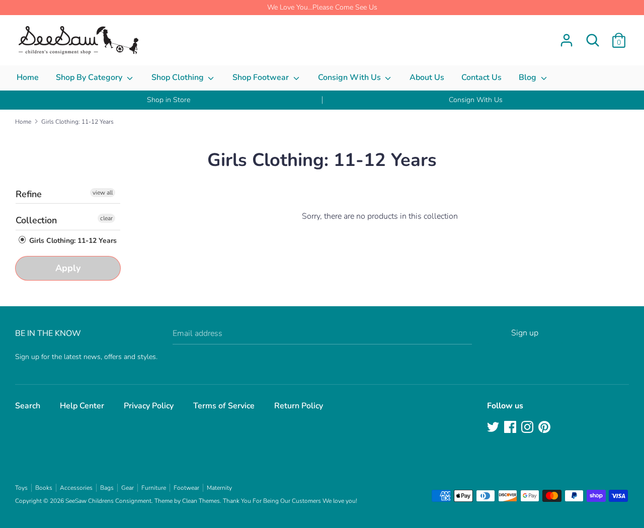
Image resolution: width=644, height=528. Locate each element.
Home (28, 77)
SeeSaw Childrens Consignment (108, 501)
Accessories (76, 488)
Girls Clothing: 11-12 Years (72, 240)
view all (103, 193)
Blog (528, 77)
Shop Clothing (178, 77)
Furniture (153, 488)
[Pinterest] (545, 427)
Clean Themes (201, 501)
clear (106, 218)
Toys (21, 488)
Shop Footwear (261, 77)
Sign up (524, 332)
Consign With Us (350, 77)
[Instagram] (528, 427)
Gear (127, 488)
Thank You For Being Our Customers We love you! (290, 501)
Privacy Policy (149, 405)
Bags (107, 488)
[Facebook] (511, 427)
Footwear (186, 488)
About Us (427, 77)
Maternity (219, 488)
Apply (67, 268)
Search (27, 405)
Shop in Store (168, 100)
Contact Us (481, 77)
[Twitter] (494, 427)
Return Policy (298, 405)
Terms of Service (224, 405)
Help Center (82, 405)
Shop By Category (90, 77)
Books (43, 488)
